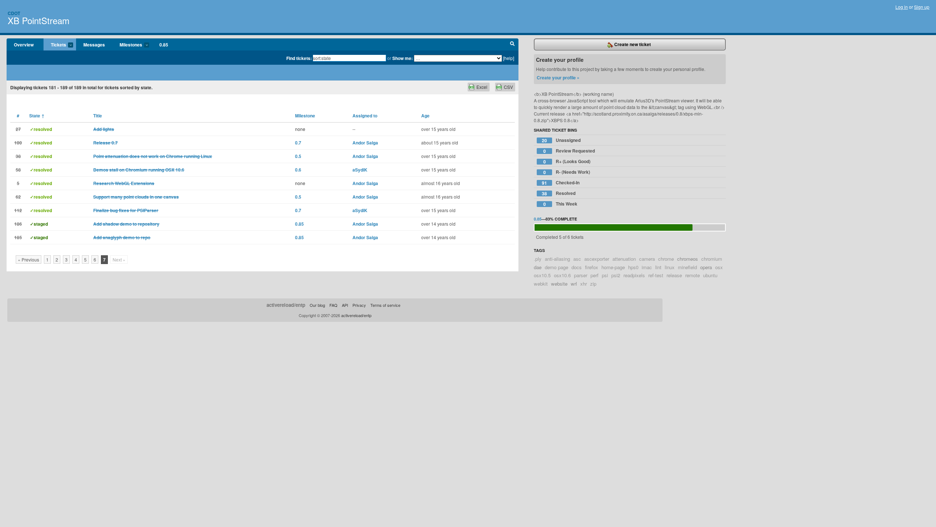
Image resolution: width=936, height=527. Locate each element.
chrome (666, 258)
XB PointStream (38, 20)
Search (512, 44)
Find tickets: (299, 58)
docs (576, 267)
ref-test (655, 275)
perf (594, 275)
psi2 (615, 275)
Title (97, 115)
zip (593, 283)
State (37, 115)
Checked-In (561, 182)
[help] (508, 58)
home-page (613, 267)
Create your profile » (558, 77)
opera (706, 267)
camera (647, 258)
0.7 (298, 142)
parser (580, 275)
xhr (583, 283)
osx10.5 (542, 275)
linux (670, 267)
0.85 (163, 44)
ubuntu (710, 275)
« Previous (28, 259)
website (559, 283)
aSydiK (359, 169)
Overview (24, 44)
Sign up (921, 7)
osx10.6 (562, 275)
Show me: (402, 58)
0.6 (298, 169)
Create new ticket (632, 44)
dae (537, 267)
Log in (901, 7)
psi (605, 275)
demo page (556, 267)
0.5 (298, 156)
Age (425, 115)
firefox (591, 267)
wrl (574, 283)
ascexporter (596, 258)
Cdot (14, 13)
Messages (94, 44)
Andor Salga (365, 142)
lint (658, 267)
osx (719, 267)
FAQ (333, 305)
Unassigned (561, 140)
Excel (481, 87)
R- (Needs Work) (566, 172)
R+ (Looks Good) (567, 161)
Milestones (127, 45)
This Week (560, 203)
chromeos (687, 258)
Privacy (359, 305)
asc (577, 258)
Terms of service (385, 305)
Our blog (317, 305)
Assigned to (364, 115)
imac (647, 267)
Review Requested (569, 150)
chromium (711, 258)
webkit (541, 283)
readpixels (634, 275)
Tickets (55, 45)
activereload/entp (286, 304)
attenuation (624, 258)
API (345, 305)
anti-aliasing (557, 258)
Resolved (558, 193)
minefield (687, 267)
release (674, 275)
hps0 (633, 267)
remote (692, 275)
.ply (537, 258)
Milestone (305, 115)
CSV (508, 87)
